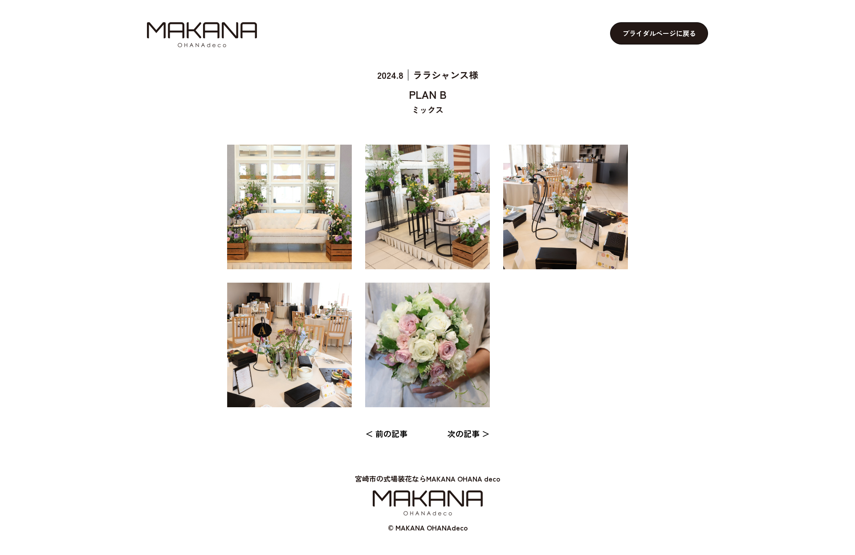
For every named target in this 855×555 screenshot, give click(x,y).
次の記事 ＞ (469, 433)
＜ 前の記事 (386, 433)
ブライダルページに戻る (659, 33)
